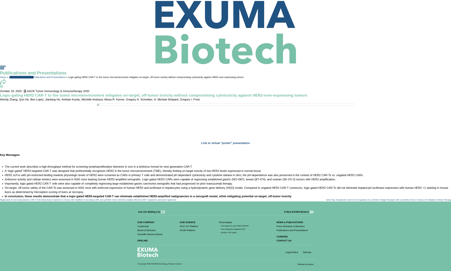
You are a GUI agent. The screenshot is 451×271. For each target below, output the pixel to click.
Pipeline (142, 240)
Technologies (225, 222)
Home (3, 77)
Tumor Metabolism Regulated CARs (233, 229)
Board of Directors (146, 230)
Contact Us (284, 240)
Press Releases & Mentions (291, 226)
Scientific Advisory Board (149, 234)
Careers (282, 236)
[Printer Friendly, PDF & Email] (1, 86)
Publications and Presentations (49, 77)
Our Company (146, 222)
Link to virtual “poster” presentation (225, 143)
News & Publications (20, 77)
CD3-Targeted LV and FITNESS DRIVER (235, 226)
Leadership (143, 226)
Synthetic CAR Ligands (229, 232)
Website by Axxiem (306, 264)
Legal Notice (292, 252)
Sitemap (307, 252)
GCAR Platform (187, 230)
